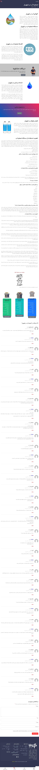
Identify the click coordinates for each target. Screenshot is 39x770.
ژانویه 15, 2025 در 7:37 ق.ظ (29, 487)
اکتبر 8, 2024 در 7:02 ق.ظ (29, 410)
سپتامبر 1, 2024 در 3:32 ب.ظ (29, 360)
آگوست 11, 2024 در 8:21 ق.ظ (29, 328)
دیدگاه (37, 706)
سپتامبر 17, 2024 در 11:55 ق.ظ (28, 390)
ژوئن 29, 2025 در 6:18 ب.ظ (29, 610)
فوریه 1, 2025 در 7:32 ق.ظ (29, 518)
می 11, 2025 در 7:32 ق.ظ (29, 590)
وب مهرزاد (13, 761)
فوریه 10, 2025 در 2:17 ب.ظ (29, 541)
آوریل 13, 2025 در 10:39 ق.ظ (29, 571)
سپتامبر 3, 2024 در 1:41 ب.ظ (29, 370)
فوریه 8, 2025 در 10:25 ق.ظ (29, 531)
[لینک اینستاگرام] (18, 757)
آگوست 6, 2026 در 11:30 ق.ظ (29, 690)
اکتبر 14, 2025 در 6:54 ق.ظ (29, 641)
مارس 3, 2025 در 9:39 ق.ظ (29, 551)
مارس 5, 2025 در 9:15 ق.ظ (29, 561)
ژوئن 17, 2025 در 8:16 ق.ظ (29, 600)
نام (37, 718)
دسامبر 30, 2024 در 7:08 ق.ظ (29, 467)
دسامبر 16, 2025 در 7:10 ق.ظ (29, 651)
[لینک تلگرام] (17, 757)
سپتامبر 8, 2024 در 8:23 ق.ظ (29, 380)
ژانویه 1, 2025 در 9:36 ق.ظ (29, 477)
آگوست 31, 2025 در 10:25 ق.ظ (28, 630)
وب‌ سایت (36, 726)
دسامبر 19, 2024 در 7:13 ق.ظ (29, 456)
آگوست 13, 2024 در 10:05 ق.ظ (29, 339)
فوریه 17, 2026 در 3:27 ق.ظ (29, 670)
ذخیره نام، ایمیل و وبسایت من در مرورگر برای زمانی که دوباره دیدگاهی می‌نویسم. (25, 730)
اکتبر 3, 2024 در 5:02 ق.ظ (29, 400)
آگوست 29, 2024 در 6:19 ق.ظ (29, 349)
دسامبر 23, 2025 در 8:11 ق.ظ (29, 660)
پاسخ (32, 333)
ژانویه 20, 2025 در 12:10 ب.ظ (29, 497)
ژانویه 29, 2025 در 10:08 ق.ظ (29, 508)
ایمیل (37, 722)
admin (32, 337)
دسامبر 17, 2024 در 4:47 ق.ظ (29, 446)
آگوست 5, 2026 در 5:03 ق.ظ (29, 680)
